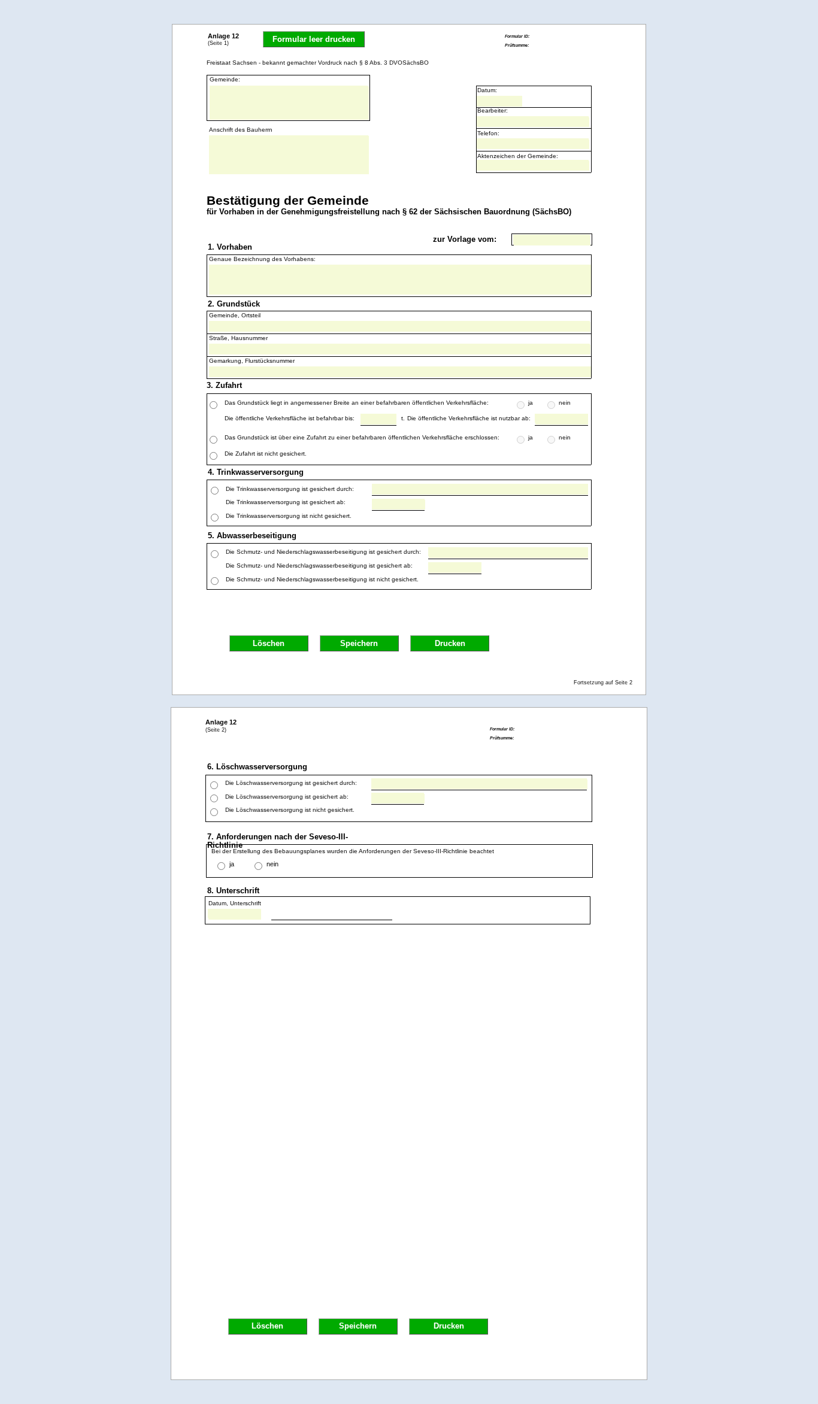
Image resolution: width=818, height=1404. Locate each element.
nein (272, 864)
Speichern (359, 643)
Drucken (450, 643)
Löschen (268, 643)
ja (231, 864)
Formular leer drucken (313, 39)
